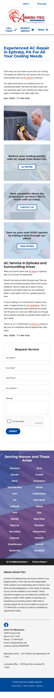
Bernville (15, 474)
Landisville (14, 506)
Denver (15, 481)
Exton (14, 493)
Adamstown (15, 468)
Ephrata (39, 487)
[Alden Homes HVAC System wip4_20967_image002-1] (27, 10)
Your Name (11, 358)
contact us (35, 324)
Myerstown (39, 525)
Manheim (15, 519)
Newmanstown (39, 531)
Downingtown (39, 481)
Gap (14, 500)
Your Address (11, 388)
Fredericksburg (39, 493)
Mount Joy (14, 525)
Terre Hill (39, 544)
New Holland (14, 531)
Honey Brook (39, 500)
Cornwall (39, 474)
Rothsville (39, 538)
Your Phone (11, 378)
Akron (39, 468)
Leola (14, 512)
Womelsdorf (39, 550)
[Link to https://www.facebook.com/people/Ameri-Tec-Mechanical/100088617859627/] (6, 624)
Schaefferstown (14, 544)
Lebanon (39, 506)
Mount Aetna (39, 519)
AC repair (33, 271)
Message (9, 398)
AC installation (33, 305)
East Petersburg (15, 487)
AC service (28, 78)
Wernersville (14, 550)
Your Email (10, 368)
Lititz (39, 512)
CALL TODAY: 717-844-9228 (17, 98)
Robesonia (14, 538)
